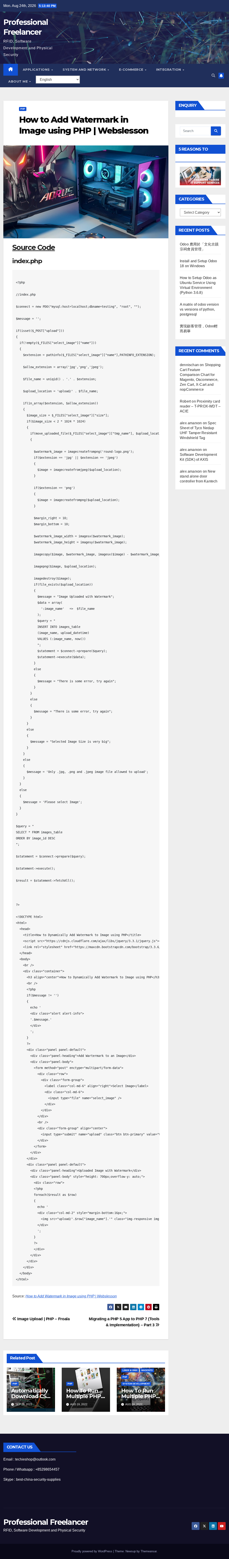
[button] (213, 75)
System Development (136, 1383)
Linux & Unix (130, 1370)
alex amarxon (191, 423)
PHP (22, 109)
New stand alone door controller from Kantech (199, 476)
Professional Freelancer (45, 1522)
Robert (185, 401)
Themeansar (149, 1551)
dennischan (189, 365)
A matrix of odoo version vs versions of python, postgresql (199, 309)
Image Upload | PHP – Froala (43, 1318)
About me (18, 81)
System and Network (85, 70)
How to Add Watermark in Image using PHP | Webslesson (71, 1296)
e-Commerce (131, 70)
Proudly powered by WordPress (92, 1551)
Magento (147, 1370)
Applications (37, 70)
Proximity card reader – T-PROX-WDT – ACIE (200, 406)
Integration (169, 70)
